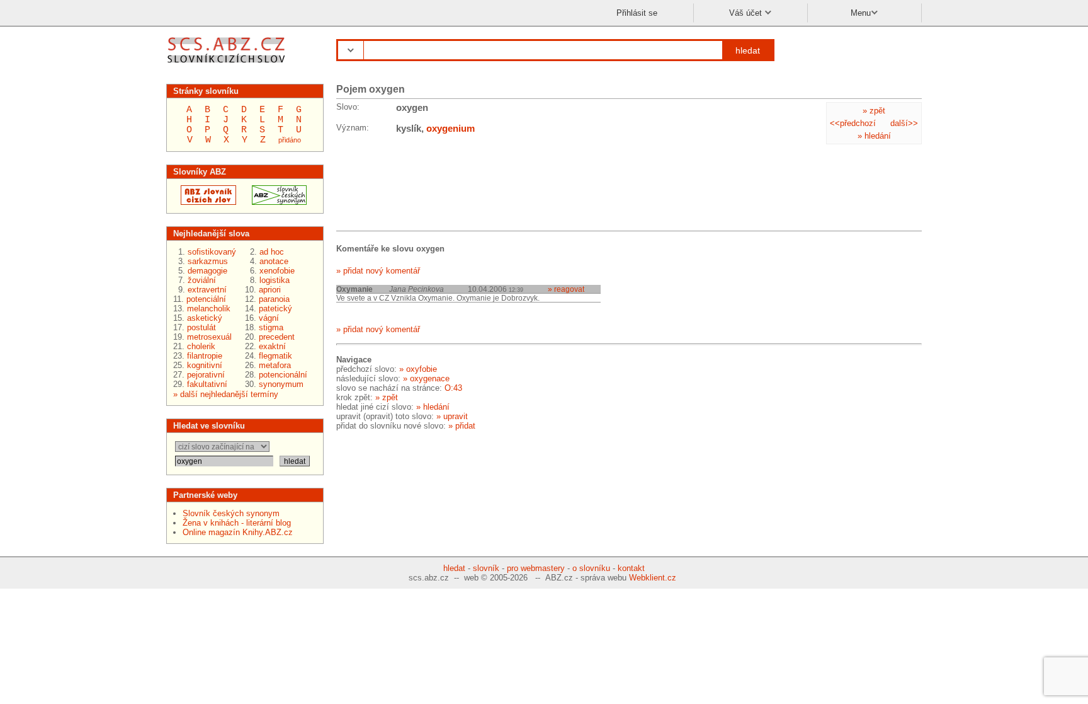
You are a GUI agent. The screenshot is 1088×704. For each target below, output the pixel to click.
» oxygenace (426, 378)
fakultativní (207, 384)
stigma (271, 327)
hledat (747, 50)
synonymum (281, 384)
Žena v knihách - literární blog (237, 523)
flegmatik (275, 356)
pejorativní (206, 374)
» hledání (874, 136)
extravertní (207, 289)
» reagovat (566, 289)
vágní (269, 318)
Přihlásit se (636, 13)
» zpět (874, 110)
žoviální (202, 280)
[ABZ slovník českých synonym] (275, 202)
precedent (277, 337)
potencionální (283, 374)
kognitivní (204, 365)
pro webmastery (536, 568)
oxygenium (450, 128)
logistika (274, 280)
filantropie (204, 356)
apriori (270, 289)
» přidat (461, 425)
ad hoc (271, 252)
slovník (486, 568)
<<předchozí (853, 123)
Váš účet (746, 13)
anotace (273, 261)
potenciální (206, 299)
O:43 (453, 388)
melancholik (208, 308)
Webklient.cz (652, 577)
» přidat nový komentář (378, 270)
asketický (204, 318)
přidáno (289, 140)
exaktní (272, 346)
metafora (275, 365)
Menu (861, 13)
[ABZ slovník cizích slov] (227, 64)
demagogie (207, 270)
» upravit (452, 416)
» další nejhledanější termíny (225, 394)
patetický (275, 308)
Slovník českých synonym (231, 513)
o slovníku (591, 568)
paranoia (274, 299)
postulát (201, 327)
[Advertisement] (437, 184)
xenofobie (277, 270)
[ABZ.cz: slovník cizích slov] (204, 202)
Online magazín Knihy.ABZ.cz (238, 532)
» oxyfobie (418, 369)
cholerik (201, 346)
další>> (904, 123)
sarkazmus (208, 261)
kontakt (631, 568)
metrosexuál (209, 337)
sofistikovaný (212, 252)
